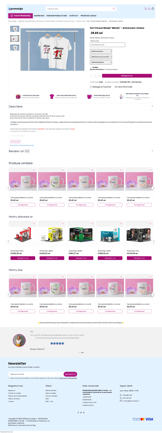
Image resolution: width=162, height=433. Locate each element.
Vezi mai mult (15, 141)
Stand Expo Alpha (46, 251)
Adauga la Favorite (101, 86)
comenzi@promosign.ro (130, 401)
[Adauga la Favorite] (34, 170)
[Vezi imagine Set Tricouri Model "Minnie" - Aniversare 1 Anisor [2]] (14, 47)
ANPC (47, 399)
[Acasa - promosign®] (19, 9)
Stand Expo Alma (16, 251)
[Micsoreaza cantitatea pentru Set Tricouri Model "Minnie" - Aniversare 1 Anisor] (91, 76)
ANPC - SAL (49, 401)
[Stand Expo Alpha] (52, 235)
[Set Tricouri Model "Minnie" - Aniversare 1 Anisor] (52, 49)
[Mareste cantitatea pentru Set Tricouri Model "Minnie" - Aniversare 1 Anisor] (99, 76)
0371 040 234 (126, 398)
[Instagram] (84, 412)
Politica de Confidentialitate (68, 378)
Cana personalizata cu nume (21, 198)
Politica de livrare (14, 399)
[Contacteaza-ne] (146, 8)
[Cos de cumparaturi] (152, 8)
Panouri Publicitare (57, 15)
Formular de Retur (51, 396)
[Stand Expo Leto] (139, 235)
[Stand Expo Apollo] (81, 235)
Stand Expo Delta (104, 251)
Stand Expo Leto (133, 251)
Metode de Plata (51, 390)
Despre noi (39, 15)
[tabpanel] (52, 49)
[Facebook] (78, 412)
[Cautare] (114, 8)
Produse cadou (88, 15)
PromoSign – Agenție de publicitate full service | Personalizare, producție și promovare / (42, 21)
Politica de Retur (51, 393)
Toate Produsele (22, 16)
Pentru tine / (81, 21)
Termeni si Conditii (14, 393)
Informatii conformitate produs (22, 145)
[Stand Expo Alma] (23, 235)
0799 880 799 (127, 395)
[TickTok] (81, 412)
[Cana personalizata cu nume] (23, 181)
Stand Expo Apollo (75, 251)
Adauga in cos (127, 76)
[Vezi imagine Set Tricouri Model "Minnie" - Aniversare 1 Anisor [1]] (14, 38)
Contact (73, 15)
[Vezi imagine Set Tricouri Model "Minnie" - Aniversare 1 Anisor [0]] (14, 29)
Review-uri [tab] (19, 151)
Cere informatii (124, 86)
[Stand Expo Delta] (110, 235)
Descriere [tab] (15, 107)
